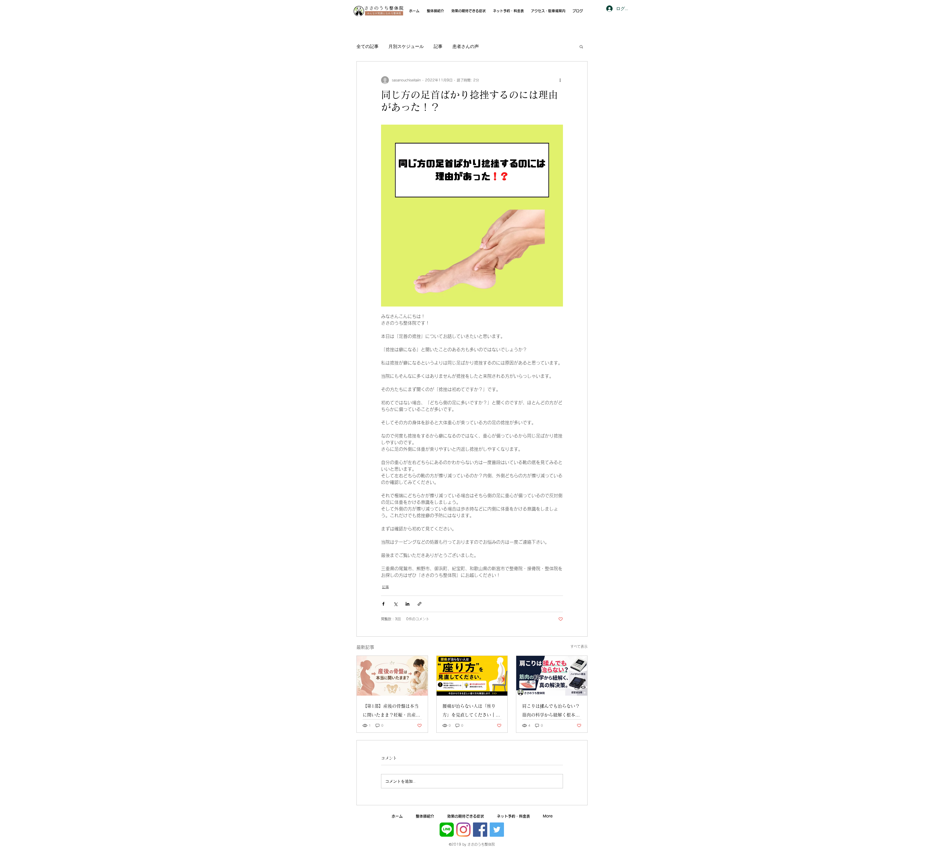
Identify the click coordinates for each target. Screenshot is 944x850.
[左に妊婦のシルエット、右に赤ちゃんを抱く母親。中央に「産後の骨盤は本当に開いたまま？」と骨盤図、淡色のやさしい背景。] (392, 676)
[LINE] (447, 829)
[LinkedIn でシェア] (407, 603)
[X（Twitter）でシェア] (395, 603)
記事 (438, 46)
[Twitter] (497, 829)
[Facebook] (480, 829)
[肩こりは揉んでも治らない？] (551, 676)
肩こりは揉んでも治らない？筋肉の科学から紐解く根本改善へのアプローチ (551, 711)
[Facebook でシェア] (383, 603)
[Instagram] (463, 829)
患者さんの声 (465, 46)
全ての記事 (367, 46)
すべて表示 (579, 646)
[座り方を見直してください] (472, 676)
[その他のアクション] (560, 80)
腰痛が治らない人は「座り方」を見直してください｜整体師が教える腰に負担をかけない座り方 (471, 711)
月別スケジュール (406, 46)
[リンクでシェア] (419, 603)
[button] (581, 46)
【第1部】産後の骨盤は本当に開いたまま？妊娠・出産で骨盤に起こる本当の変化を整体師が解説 (391, 711)
